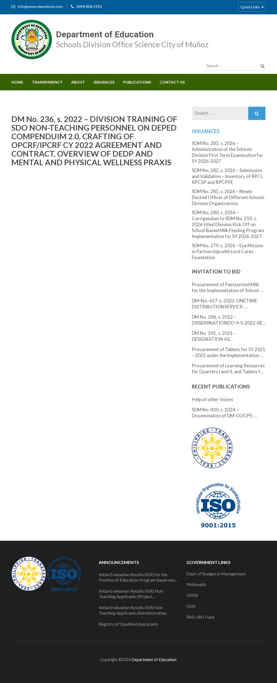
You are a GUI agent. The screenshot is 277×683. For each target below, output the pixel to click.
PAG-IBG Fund (200, 616)
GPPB (192, 595)
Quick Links (250, 7)
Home (17, 82)
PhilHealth (196, 584)
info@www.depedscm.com (40, 6)
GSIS (190, 606)
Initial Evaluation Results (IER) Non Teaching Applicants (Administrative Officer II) (132, 610)
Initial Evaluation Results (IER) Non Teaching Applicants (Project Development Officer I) (131, 593)
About (78, 82)
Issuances (104, 82)
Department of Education (105, 34)
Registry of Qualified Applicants (128, 623)
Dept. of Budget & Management (216, 573)
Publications (137, 82)
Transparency (47, 82)
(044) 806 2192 (89, 6)
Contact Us (172, 82)
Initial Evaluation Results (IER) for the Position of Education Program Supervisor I (137, 577)
